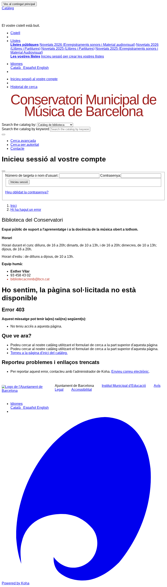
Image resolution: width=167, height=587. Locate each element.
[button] (15, 33)
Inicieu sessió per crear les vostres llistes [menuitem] (72, 56)
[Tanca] (3, 171)
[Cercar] (3, 134)
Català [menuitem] (16, 68)
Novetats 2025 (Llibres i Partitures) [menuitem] (68, 48)
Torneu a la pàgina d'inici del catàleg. (39, 353)
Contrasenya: (110, 175)
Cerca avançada (23, 141)
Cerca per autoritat (24, 144)
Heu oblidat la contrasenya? (26, 192)
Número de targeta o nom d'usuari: (31, 175)
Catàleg (8, 8)
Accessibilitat (81, 389)
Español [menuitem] (30, 68)
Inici (13, 206)
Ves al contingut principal (19, 4)
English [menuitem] (43, 68)
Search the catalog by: (19, 124)
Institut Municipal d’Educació (124, 385)
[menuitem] (24, 45)
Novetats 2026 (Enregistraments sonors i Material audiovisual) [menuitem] (87, 45)
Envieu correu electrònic (130, 371)
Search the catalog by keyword (25, 129)
